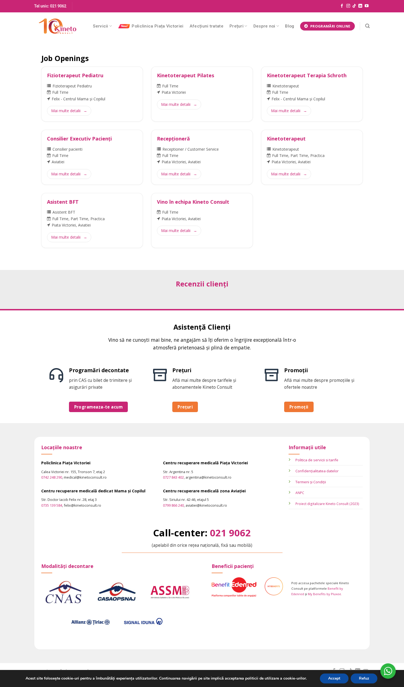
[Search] (367, 26)
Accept (334, 678)
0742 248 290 (51, 477)
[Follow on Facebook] (342, 6)
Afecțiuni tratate (206, 26)
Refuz (364, 678)
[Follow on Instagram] (348, 6)
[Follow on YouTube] (367, 6)
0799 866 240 (173, 505)
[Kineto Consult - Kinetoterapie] (57, 26)
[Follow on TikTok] (354, 6)
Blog (289, 26)
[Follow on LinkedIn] (360, 6)
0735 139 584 (51, 505)
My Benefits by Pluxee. (325, 594)
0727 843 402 (173, 477)
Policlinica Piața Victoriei (157, 26)
